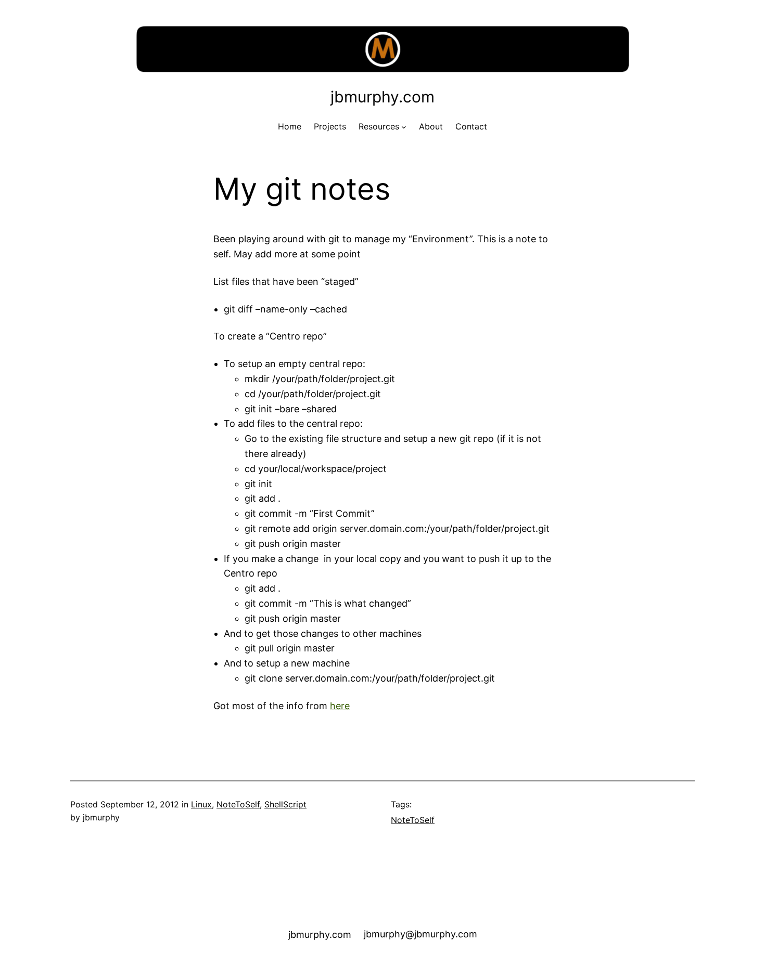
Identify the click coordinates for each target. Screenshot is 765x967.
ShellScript (285, 804)
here (340, 705)
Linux (201, 804)
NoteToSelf (238, 804)
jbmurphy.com (382, 96)
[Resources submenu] (403, 126)
